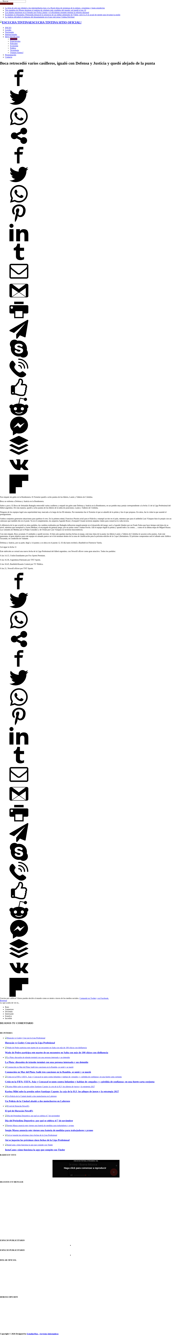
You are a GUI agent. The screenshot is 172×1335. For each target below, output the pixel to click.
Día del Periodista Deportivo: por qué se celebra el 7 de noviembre (39, 1120)
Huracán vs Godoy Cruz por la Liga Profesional (30, 1042)
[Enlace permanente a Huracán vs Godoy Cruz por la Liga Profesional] (25, 1038)
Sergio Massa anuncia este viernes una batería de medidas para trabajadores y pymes (49, 1130)
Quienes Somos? (16, 53)
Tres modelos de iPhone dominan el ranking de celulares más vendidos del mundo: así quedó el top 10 (45, 10)
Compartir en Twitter (87, 998)
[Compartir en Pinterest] (19, 222)
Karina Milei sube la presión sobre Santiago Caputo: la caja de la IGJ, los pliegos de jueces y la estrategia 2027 (62, 1091)
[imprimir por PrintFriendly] (19, 319)
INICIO (8, 28)
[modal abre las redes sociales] (19, 144)
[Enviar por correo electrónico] (19, 280)
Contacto (8, 57)
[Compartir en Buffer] (19, 454)
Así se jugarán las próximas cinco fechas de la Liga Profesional (37, 1140)
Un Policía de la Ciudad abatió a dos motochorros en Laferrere (37, 1101)
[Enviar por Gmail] (19, 299)
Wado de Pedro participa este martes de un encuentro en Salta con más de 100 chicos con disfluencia (56, 1052)
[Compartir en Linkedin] (19, 241)
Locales (8, 30)
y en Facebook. (103, 998)
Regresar (3, 1000)
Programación (10, 55)
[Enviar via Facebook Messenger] (19, 435)
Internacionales (11, 34)
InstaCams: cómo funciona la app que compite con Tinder (35, 1149)
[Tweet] (19, 106)
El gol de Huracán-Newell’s (19, 1111)
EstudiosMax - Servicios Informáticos (43, 1334)
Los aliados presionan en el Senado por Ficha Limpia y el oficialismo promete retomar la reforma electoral (47, 12)
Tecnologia (14, 50)
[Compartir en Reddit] (19, 415)
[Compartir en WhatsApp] (19, 125)
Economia (14, 46)
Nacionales (9, 32)
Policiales (14, 43)
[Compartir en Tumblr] (19, 261)
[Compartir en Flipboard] (19, 493)
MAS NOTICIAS (12, 37)
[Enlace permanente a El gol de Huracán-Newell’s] (17, 1106)
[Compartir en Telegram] (19, 338)
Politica (13, 48)
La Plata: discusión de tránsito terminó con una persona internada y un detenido (46, 1062)
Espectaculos (15, 41)
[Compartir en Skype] (19, 357)
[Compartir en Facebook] (19, 86)
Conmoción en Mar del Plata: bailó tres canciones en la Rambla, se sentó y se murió (48, 1072)
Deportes (13, 39)
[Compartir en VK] (19, 473)
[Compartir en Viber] (19, 377)
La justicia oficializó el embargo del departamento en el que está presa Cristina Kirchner (40, 17)
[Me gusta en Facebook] (19, 396)
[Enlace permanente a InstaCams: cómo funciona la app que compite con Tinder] (29, 1145)
